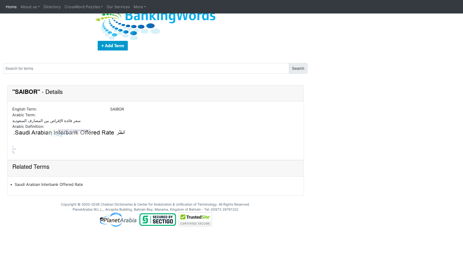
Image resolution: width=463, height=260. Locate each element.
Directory (52, 6)
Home (11, 6)
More (138, 6)
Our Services (118, 6)
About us (28, 6)
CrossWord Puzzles (82, 6)
